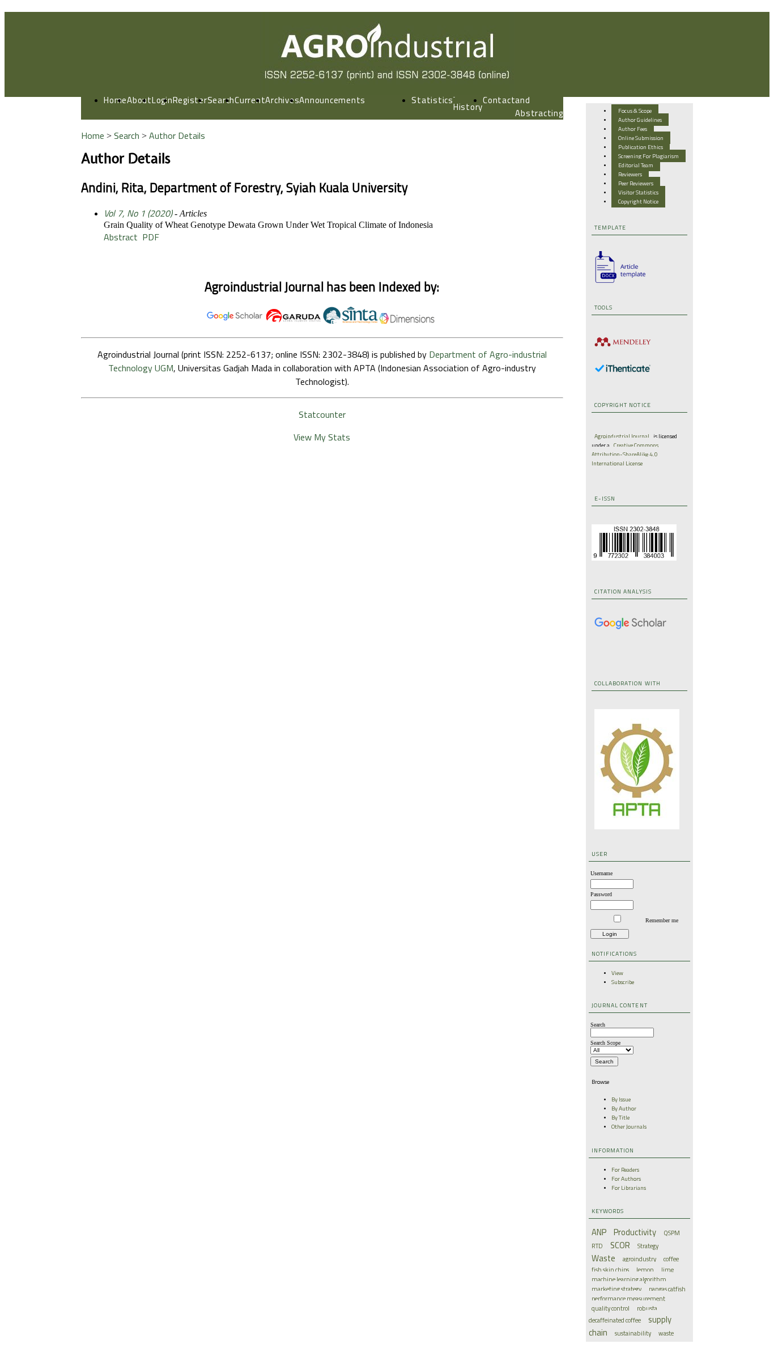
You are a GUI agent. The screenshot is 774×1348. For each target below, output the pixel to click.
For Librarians (628, 1187)
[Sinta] (350, 321)
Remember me (661, 920)
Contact (499, 100)
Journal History (468, 100)
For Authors (626, 1178)
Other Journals (629, 1126)
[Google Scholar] (630, 627)
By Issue (621, 1099)
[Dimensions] (407, 321)
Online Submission (641, 137)
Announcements (332, 100)
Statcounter (322, 414)
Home (115, 100)
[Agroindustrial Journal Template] (617, 282)
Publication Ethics (640, 146)
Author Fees (632, 128)
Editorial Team (635, 164)
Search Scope (605, 1043)
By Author (623, 1108)
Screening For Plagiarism (648, 155)
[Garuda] (293, 321)
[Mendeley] (623, 348)
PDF (150, 237)
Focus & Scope (635, 110)
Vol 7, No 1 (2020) (138, 213)
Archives (282, 100)
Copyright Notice (638, 201)
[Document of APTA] (637, 827)
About (139, 100)
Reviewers (630, 174)
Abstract (121, 237)
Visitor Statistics (638, 192)
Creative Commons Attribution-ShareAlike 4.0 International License (625, 454)
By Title (620, 1117)
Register (190, 100)
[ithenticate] (623, 370)
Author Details (177, 135)
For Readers (625, 1169)
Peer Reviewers (635, 183)
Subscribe (622, 981)
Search (221, 100)
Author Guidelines (640, 119)
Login (162, 100)
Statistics (432, 100)
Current (250, 100)
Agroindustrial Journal (621, 435)
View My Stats (322, 437)
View (617, 972)
